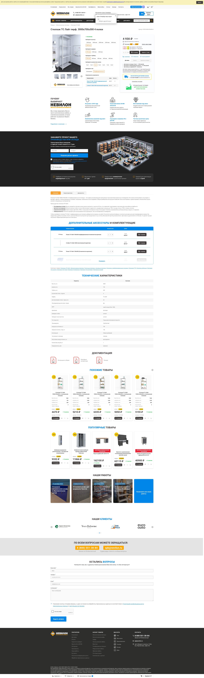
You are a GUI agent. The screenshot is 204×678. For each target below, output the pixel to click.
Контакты (121, 7)
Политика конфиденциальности (80, 655)
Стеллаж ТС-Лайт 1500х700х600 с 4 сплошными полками (60, 394)
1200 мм (100, 52)
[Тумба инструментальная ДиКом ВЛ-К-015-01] (143, 440)
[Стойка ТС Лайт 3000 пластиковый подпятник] (60, 245)
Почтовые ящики (97, 653)
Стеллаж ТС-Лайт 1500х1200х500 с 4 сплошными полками (102, 394)
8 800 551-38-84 (80, 13)
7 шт (108, 65)
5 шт (99, 65)
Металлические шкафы (99, 637)
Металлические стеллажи (77, 268)
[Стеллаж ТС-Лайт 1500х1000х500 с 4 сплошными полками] (123, 383)
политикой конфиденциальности (115, 2)
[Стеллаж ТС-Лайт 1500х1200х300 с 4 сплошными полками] (143, 383)
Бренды (114, 7)
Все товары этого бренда (73, 85)
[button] (81, 76)
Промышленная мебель (99, 641)
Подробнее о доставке (137, 81)
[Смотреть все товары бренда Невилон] (59, 84)
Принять (199, 2)
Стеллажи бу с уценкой (99, 655)
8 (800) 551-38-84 (87, 547)
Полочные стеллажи (89, 268)
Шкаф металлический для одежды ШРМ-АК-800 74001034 (81, 451)
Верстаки (95, 644)
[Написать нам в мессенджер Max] (143, 7)
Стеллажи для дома (62, 269)
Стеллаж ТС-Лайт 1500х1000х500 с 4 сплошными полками (123, 394)
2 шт (87, 65)
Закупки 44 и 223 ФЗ (81, 7)
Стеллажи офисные (142, 268)
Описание (55, 193)
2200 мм (107, 42)
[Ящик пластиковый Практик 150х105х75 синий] (60, 262)
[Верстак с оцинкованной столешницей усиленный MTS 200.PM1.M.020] (123, 440)
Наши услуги (62, 7)
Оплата (73, 639)
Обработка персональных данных (80, 657)
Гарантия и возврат (77, 641)
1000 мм (94, 52)
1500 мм (88, 42)
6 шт (104, 65)
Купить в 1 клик (145, 52)
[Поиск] (151, 20)
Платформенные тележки (99, 646)
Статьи (108, 7)
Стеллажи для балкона (74, 269)
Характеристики (68, 193)
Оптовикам (74, 646)
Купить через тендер (146, 44)
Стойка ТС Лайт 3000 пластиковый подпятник (97, 85)
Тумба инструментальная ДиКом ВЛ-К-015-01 (144, 454)
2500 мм (113, 42)
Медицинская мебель (98, 648)
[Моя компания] (60, 634)
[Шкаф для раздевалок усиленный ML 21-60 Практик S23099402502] (60, 440)
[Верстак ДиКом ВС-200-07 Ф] (102, 440)
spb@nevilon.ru (79, 15)
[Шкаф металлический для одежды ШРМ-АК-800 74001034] (81, 440)
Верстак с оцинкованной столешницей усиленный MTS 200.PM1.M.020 (123, 453)
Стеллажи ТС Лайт (65, 268)
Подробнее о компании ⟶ (59, 124)
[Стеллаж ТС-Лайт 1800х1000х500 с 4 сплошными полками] (81, 383)
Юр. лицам (70, 7)
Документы (81, 193)
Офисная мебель (97, 651)
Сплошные (89, 71)
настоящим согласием (70, 162)
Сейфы (94, 639)
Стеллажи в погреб (98, 269)
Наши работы (75, 651)
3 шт (91, 65)
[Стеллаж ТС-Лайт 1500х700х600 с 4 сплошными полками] (60, 383)
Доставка (74, 637)
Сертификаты (92, 7)
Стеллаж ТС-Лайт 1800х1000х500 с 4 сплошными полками (81, 394)
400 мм (94, 58)
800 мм (111, 58)
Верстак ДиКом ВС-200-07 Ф (101, 453)
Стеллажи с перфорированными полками (117, 268)
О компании (54, 7)
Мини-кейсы (101, 7)
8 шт (112, 65)
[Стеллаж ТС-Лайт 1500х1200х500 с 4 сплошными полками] (102, 383)
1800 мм (95, 42)
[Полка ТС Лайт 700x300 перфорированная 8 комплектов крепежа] (60, 236)
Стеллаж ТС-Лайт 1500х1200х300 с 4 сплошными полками (143, 394)
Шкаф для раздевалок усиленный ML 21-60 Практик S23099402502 (60, 451)
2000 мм (101, 42)
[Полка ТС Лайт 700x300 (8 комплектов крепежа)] (60, 253)
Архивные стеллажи (100, 268)
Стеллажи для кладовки (86, 269)
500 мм (99, 58)
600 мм (105, 58)
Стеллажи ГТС (132, 268)
